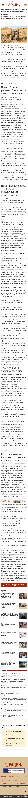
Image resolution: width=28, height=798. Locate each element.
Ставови (5, 783)
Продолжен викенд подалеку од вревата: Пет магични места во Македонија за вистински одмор (13, 681)
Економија (11, 776)
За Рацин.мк (4, 786)
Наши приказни (20, 783)
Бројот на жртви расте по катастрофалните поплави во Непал (8, 624)
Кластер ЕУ (19, 776)
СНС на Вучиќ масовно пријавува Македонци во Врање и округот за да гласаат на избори (12, 704)
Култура (9, 780)
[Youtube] (16, 1)
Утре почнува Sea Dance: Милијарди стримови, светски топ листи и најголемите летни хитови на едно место (9, 615)
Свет (2, 780)
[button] (3, 5)
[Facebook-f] (20, 791)
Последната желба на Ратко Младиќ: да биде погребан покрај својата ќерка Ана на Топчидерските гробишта (9, 595)
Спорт (23, 780)
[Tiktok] (20, 1)
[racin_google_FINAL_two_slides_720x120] (14, 502)
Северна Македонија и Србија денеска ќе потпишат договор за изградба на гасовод (14, 698)
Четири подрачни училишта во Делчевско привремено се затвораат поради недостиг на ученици (8, 605)
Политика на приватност (6, 788)
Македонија (4, 776)
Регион (25, 776)
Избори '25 (23, 17)
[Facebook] (9, 1)
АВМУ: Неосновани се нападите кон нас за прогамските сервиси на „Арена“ (9, 634)
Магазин (16, 780)
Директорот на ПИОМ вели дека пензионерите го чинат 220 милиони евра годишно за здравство (13, 675)
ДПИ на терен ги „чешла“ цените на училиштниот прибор (9, 643)
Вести (19, 17)
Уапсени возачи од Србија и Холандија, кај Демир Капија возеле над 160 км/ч (8, 663)
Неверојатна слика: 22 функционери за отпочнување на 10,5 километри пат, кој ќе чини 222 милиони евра (13, 710)
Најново (3, 590)
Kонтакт (17, 786)
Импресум (11, 786)
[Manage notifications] (24, 795)
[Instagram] (13, 1)
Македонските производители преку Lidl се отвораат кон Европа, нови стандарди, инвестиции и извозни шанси (13, 687)
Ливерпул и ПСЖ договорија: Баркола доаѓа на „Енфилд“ (8, 652)
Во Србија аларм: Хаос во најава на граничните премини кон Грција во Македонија (12, 693)
